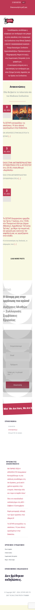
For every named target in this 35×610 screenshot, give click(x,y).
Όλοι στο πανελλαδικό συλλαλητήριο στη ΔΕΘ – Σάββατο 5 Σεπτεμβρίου (16, 502)
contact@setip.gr (12, 430)
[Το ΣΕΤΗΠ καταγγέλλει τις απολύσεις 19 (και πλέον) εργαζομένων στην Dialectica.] (22, 112)
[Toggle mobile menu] (31, 20)
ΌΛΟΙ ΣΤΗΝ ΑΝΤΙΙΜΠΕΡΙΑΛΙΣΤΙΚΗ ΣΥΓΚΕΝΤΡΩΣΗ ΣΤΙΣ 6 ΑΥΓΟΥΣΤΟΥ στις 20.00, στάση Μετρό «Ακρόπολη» (19, 152)
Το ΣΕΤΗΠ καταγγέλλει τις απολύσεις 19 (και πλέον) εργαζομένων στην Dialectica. (19, 112)
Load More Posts (17, 259)
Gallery (25, 112)
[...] (9, 136)
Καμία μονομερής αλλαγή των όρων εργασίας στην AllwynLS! (16, 514)
